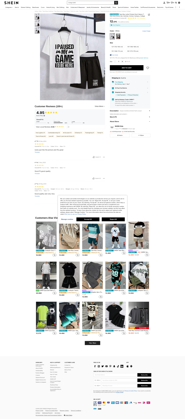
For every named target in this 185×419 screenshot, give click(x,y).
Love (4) (51, 136)
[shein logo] (11, 2)
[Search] (116, 3)
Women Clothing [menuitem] (25, 7)
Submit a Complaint (41, 382)
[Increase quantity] (122, 61)
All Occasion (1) (67, 132)
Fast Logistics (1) (40, 132)
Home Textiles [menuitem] (135, 7)
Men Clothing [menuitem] (60, 7)
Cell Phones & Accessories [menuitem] (147, 7)
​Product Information (55, 387)
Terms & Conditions (76, 410)
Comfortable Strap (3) (54, 132)
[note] (138, 328)
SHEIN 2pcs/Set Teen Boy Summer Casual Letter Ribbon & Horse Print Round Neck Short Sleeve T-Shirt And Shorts (116, 330)
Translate (37, 152)
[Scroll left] (177, 7)
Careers (38, 375)
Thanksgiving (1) (89, 132)
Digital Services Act (41, 380)
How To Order (53, 372)
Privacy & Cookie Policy (131, 391)
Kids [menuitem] (67, 7)
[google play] (131, 367)
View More (92, 343)
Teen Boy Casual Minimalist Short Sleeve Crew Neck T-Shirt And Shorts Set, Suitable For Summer (69, 250)
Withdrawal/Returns (55, 367)
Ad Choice (57, 413)
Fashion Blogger (40, 373)
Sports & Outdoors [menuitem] (123, 7)
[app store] (127, 367)
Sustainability (39, 370)
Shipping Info (53, 365)
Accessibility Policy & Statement (55, 390)
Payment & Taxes (69, 367)
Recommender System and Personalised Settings (49, 415)
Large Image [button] (146, 31)
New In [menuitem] (17, 7)
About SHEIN (39, 368)
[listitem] (46, 240)
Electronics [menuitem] (160, 7)
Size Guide (53, 376)
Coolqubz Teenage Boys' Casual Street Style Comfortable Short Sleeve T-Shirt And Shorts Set (69, 290)
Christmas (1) (78, 132)
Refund (52, 370)
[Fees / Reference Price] (117, 22)
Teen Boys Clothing (47, 11)
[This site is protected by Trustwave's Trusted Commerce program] (94, 408)
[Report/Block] (104, 157)
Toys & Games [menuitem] (169, 7)
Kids (40, 11)
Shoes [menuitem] (114, 7)
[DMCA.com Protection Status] (99, 408)
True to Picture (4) (41, 136)
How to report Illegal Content (55, 382)
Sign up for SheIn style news (102, 371)
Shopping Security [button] (120, 92)
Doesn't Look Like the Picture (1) (65, 136)
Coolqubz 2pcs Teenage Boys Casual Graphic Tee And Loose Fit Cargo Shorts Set (139, 290)
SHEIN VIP (53, 379)
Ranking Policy (54, 385)
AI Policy (38, 413)
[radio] (112, 36)
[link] (168, 2)
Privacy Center (39, 410)
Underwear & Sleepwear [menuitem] (78, 7)
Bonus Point (68, 370)
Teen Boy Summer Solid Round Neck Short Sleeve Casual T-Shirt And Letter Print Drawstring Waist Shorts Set (138, 330)
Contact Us (67, 365)
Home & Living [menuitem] (50, 7)
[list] (108, 366)
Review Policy (39, 115)
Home (36, 11)
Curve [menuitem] (42, 7)
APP (127, 362)
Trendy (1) (100, 132)
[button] (176, 3)
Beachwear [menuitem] (35, 7)
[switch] (67, 127)
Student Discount (40, 377)
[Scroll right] (179, 7)
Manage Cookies (64, 410)
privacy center (119, 392)
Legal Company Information (40, 365)
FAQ (66, 372)
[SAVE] (147, 67)
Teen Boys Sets (58, 11)
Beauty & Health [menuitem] (106, 7)
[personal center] (164, 3)
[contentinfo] (122, 404)
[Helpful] (94, 157)
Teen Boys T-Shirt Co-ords (71, 11)
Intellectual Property (47, 413)
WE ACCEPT (96, 399)
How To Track (53, 374)
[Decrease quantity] (115, 61)
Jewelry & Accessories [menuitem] (93, 7)
